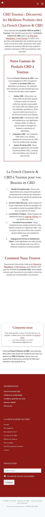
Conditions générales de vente (14, 398)
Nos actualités (8, 443)
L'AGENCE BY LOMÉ (31, 506)
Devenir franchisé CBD (12, 391)
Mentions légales (10, 402)
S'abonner (9, 482)
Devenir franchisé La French (13, 446)
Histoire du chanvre (10, 439)
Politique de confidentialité (13, 395)
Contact (6, 450)
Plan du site (8, 406)
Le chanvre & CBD (10, 435)
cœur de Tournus (31, 216)
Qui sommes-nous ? (10, 432)
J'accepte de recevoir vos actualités (20, 476)
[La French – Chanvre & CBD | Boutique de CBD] (7, 4)
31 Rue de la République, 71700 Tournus (22, 37)
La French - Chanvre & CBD (19, 501)
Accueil (6, 424)
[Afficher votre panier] (37, 4)
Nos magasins (8, 428)
